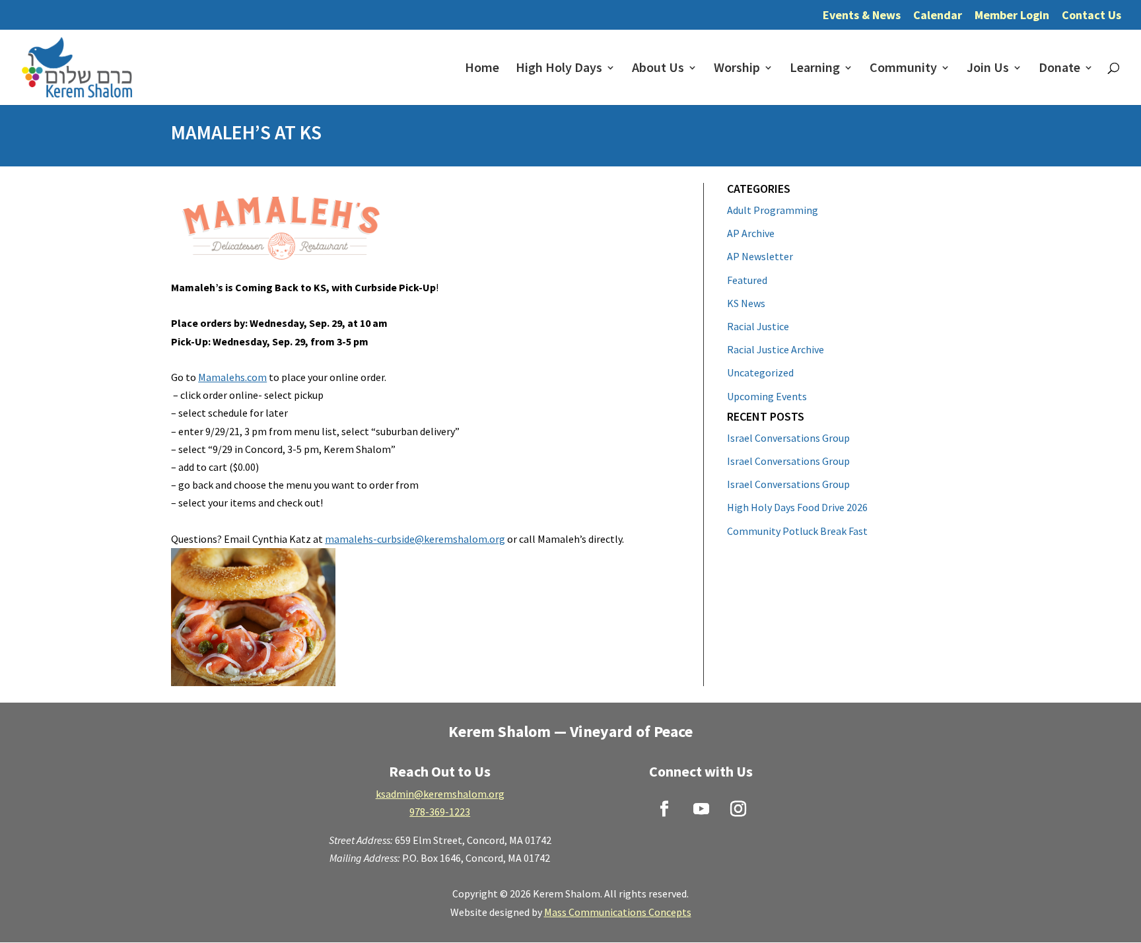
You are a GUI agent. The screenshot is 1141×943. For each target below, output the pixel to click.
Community (903, 69)
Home (482, 69)
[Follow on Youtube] (701, 809)
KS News (746, 303)
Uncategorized (760, 372)
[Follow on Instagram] (738, 809)
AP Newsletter (760, 256)
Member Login (1012, 15)
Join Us (988, 69)
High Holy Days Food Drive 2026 (797, 507)
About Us (658, 69)
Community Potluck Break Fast (797, 531)
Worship (737, 69)
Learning (815, 69)
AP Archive (751, 233)
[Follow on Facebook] (664, 809)
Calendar (937, 15)
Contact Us (1091, 15)
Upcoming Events (767, 396)
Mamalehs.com (232, 377)
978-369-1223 (439, 811)
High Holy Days (559, 69)
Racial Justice (758, 326)
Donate (1059, 69)
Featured (747, 280)
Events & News (862, 15)
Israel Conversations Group (788, 437)
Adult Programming (772, 210)
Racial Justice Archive (775, 349)
